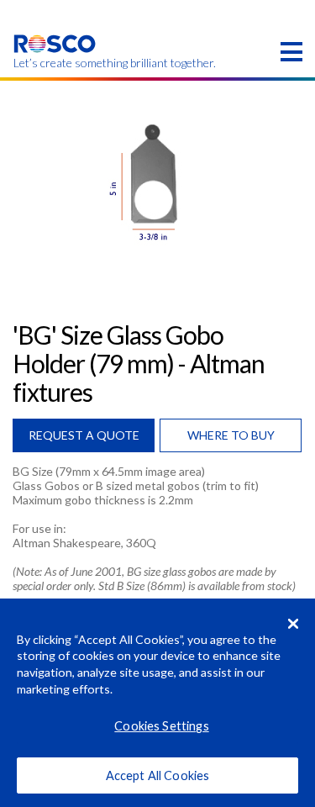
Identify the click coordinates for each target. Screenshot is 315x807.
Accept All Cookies (158, 775)
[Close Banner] (293, 623)
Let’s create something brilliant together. (55, 63)
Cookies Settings (161, 726)
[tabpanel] (157, 182)
